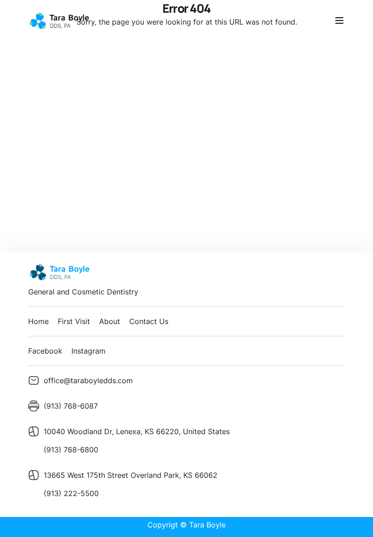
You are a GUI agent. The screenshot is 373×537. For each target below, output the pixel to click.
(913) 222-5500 (71, 493)
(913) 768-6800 (71, 449)
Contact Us (148, 321)
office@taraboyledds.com (88, 380)
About (109, 321)
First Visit (74, 321)
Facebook (45, 350)
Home (38, 321)
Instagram (88, 350)
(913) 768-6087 (71, 405)
